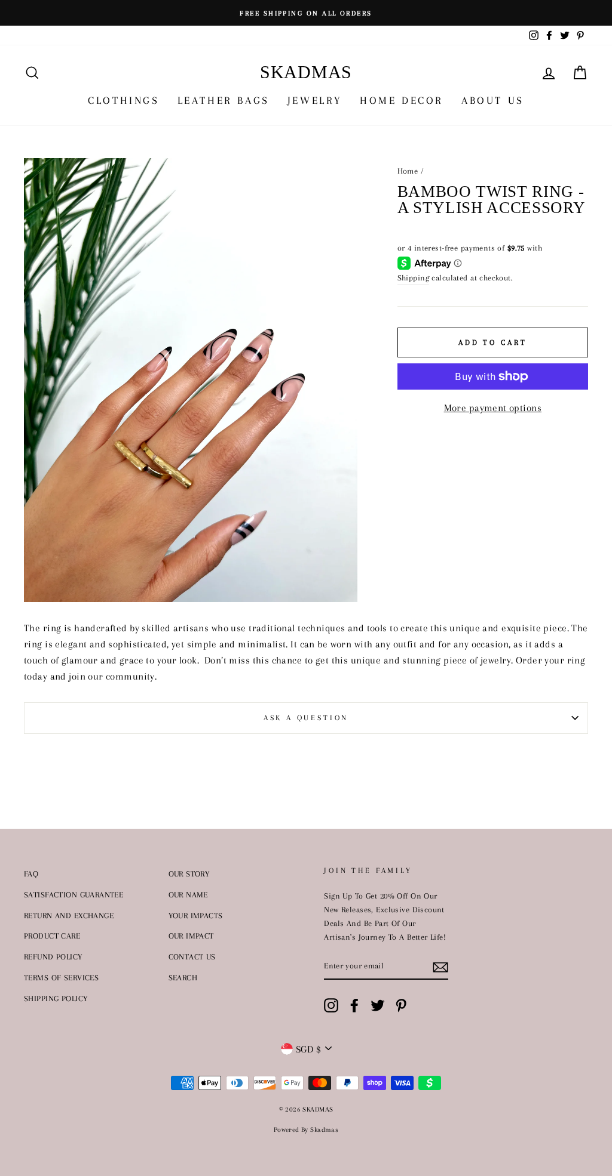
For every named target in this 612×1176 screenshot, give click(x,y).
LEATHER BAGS (224, 100)
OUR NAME (188, 894)
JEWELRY (314, 100)
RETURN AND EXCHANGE (69, 915)
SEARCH (183, 977)
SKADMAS (306, 72)
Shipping (413, 277)
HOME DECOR (401, 100)
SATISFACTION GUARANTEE (73, 894)
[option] (306, 13)
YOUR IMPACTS (196, 915)
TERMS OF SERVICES (61, 977)
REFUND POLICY (53, 956)
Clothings (123, 100)
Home (407, 170)
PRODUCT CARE (52, 935)
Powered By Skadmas (306, 1130)
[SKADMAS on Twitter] (378, 1005)
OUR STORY (189, 873)
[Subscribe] (440, 966)
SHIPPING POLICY (55, 998)
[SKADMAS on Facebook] (354, 1005)
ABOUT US (492, 100)
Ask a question (306, 718)
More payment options (493, 407)
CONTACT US (192, 956)
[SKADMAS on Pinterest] (401, 1005)
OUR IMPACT (191, 935)
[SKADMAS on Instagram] (331, 1005)
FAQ (31, 873)
